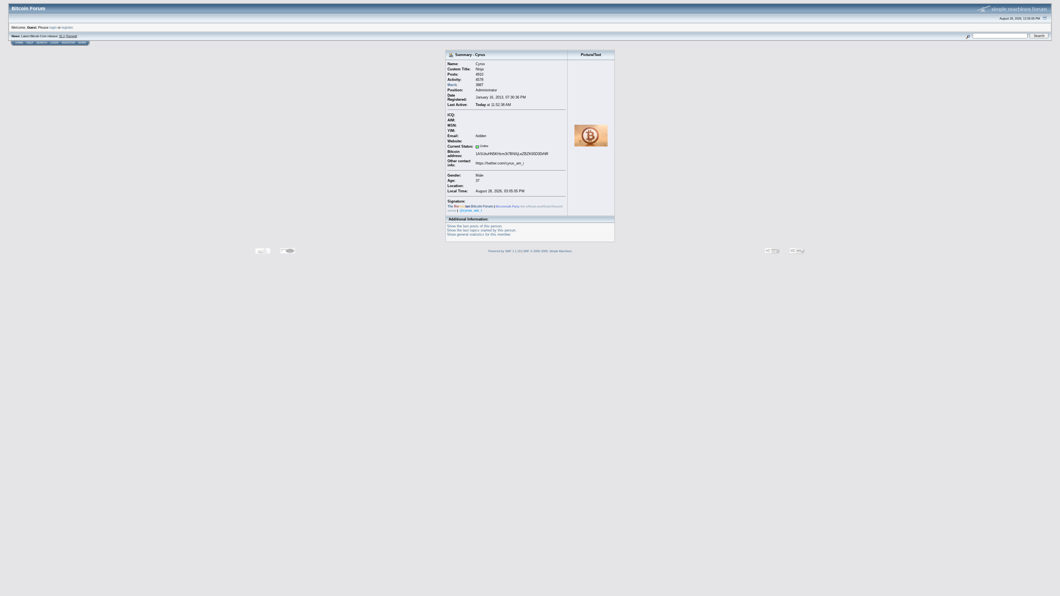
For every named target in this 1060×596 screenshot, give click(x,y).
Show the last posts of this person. (475, 226)
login (53, 27)
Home (19, 42)
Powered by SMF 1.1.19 (504, 251)
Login (55, 42)
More (82, 42)
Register (68, 42)
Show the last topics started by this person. (481, 230)
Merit (451, 85)
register (67, 27)
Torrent (71, 36)
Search (41, 42)
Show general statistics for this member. (479, 234)
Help (29, 42)
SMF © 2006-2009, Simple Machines (547, 251)
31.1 (62, 36)
